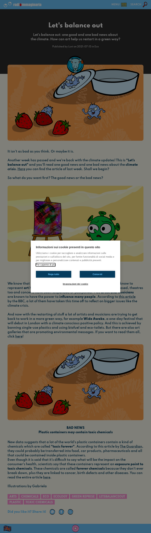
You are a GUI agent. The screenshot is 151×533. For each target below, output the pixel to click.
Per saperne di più (45, 264)
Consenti (97, 274)
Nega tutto (53, 274)
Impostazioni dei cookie (75, 284)
